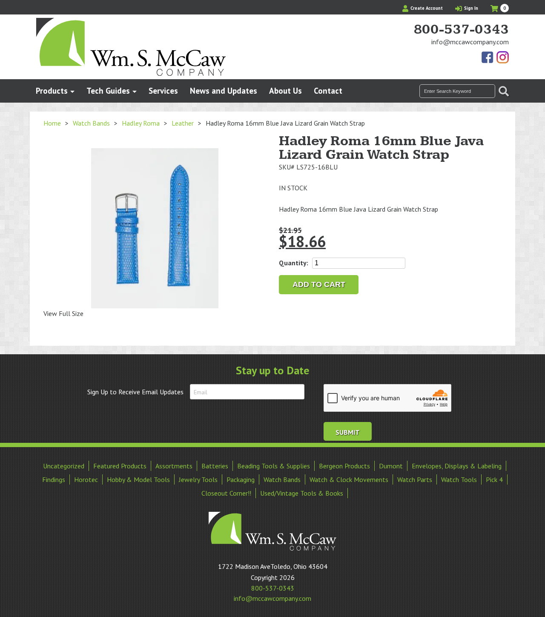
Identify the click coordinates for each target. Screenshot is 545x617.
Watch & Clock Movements (349, 479)
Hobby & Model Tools (138, 479)
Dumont (391, 466)
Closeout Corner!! (226, 493)
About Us (285, 90)
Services (163, 90)
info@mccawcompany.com (470, 41)
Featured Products (119, 466)
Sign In (470, 8)
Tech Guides (108, 90)
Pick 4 (494, 479)
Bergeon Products (344, 466)
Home (52, 123)
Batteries (214, 466)
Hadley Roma (141, 123)
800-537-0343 (461, 30)
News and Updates (223, 90)
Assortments (173, 466)
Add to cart (319, 284)
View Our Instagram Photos (502, 58)
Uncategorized (63, 466)
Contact (328, 90)
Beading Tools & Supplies (273, 466)
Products (52, 90)
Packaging (241, 479)
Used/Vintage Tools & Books (301, 493)
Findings (53, 479)
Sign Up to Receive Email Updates (135, 391)
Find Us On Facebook (488, 58)
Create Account (426, 8)
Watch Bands (91, 123)
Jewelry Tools (198, 479)
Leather (183, 123)
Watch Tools (459, 479)
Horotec (86, 479)
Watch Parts (414, 479)
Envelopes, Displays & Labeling (457, 466)
